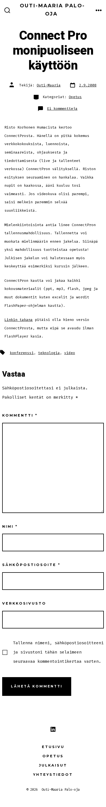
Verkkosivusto (24, 603)
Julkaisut (53, 765)
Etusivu (53, 747)
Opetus (75, 97)
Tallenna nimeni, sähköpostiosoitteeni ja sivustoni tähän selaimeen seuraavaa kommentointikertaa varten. (58, 652)
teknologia (49, 353)
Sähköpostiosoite (31, 565)
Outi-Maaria (49, 85)
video (69, 353)
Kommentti (20, 415)
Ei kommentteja (62, 108)
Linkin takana (18, 319)
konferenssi (22, 353)
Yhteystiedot (53, 774)
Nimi (10, 526)
